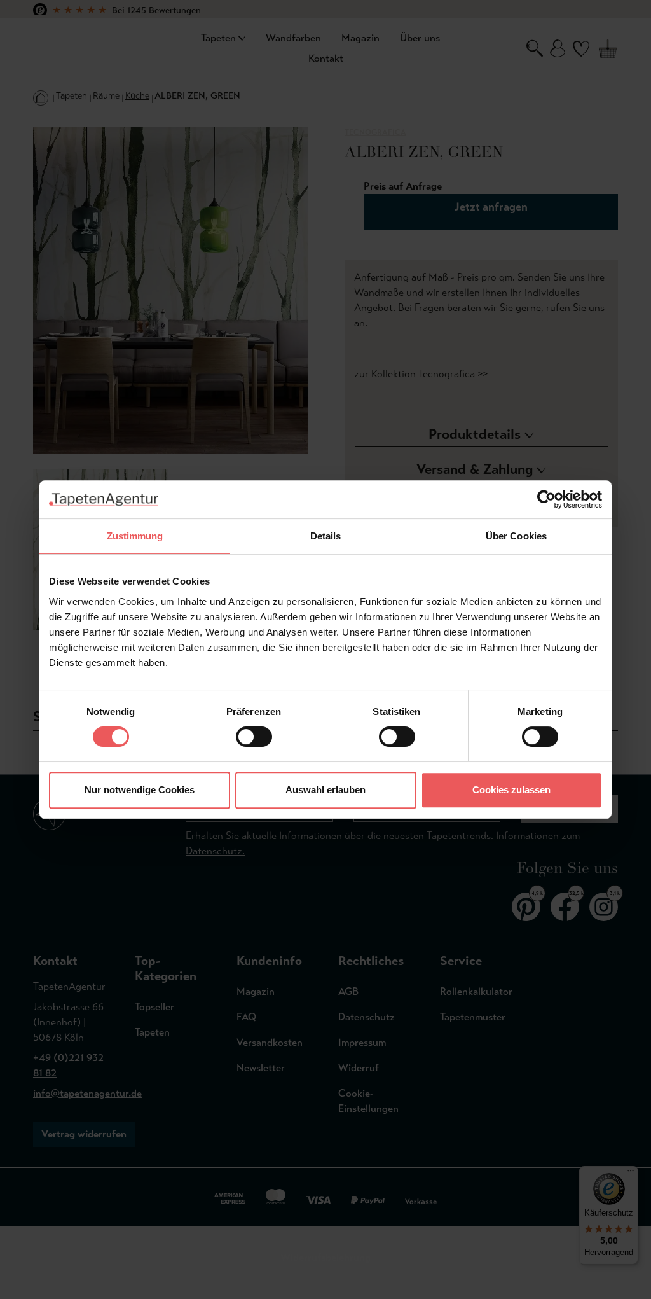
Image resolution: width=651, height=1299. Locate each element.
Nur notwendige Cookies (140, 789)
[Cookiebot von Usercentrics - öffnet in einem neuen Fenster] (546, 499)
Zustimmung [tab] (135, 536)
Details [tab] (325, 536)
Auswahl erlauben (325, 789)
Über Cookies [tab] (516, 536)
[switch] (254, 736)
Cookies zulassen (511, 789)
